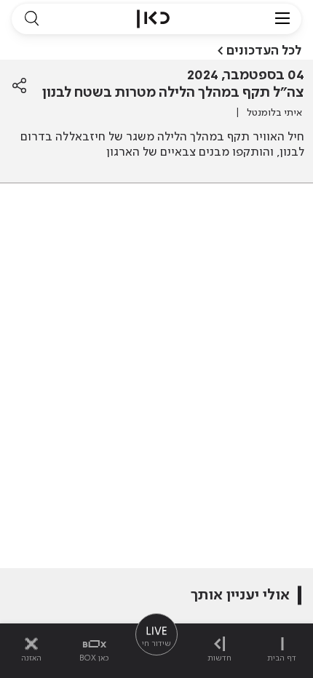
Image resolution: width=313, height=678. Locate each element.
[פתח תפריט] (282, 19)
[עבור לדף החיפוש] (31, 19)
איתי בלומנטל (274, 113)
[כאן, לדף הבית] (153, 19)
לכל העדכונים (263, 50)
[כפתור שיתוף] (19, 86)
